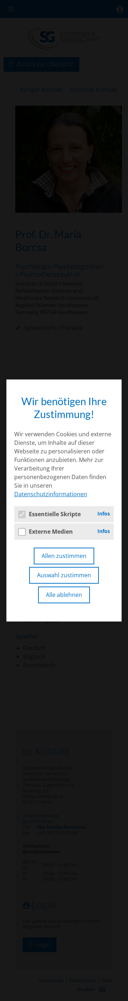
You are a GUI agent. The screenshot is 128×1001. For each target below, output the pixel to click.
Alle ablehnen (64, 595)
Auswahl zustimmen (64, 575)
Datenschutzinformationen (50, 494)
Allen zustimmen (64, 556)
